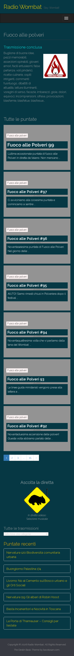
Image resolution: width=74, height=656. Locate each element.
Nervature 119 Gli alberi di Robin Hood (32, 597)
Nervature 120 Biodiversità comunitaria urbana (33, 555)
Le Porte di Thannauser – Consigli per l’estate (32, 623)
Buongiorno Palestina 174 (23, 569)
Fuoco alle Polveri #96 (27, 238)
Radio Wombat (23, 6)
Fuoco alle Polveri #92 (27, 426)
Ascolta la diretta (37, 482)
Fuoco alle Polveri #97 (27, 192)
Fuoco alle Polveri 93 (25, 379)
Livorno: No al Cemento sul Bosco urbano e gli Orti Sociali (36, 583)
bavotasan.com (51, 649)
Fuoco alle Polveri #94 (27, 332)
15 (30, 457)
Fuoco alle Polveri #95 (27, 285)
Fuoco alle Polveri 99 (30, 145)
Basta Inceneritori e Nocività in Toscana (33, 609)
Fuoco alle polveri (17, 135)
